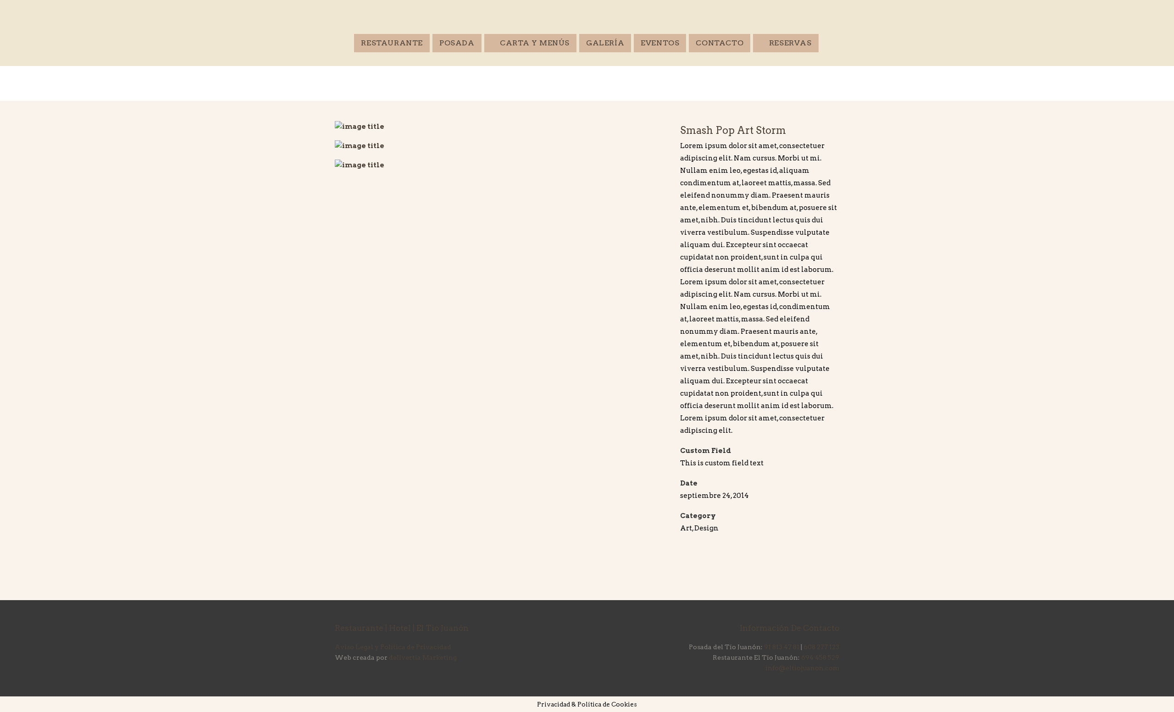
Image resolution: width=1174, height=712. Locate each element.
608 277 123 (821, 647)
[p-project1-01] (498, 126)
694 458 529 (820, 657)
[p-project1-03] (498, 165)
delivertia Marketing (423, 657)
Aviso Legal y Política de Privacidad (393, 647)
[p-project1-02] (498, 145)
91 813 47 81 (781, 647)
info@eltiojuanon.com (802, 668)
